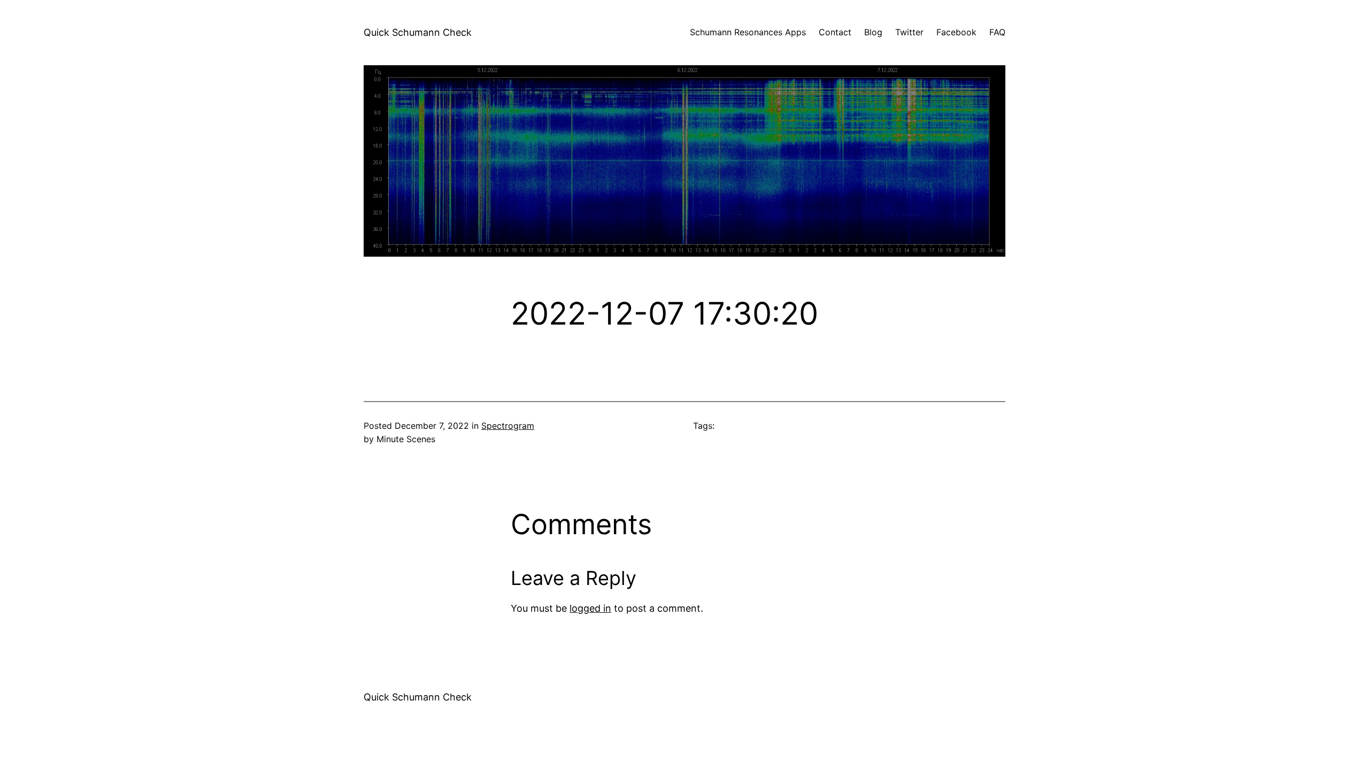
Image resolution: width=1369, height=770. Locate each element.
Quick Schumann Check (418, 32)
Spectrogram (507, 425)
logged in (590, 608)
